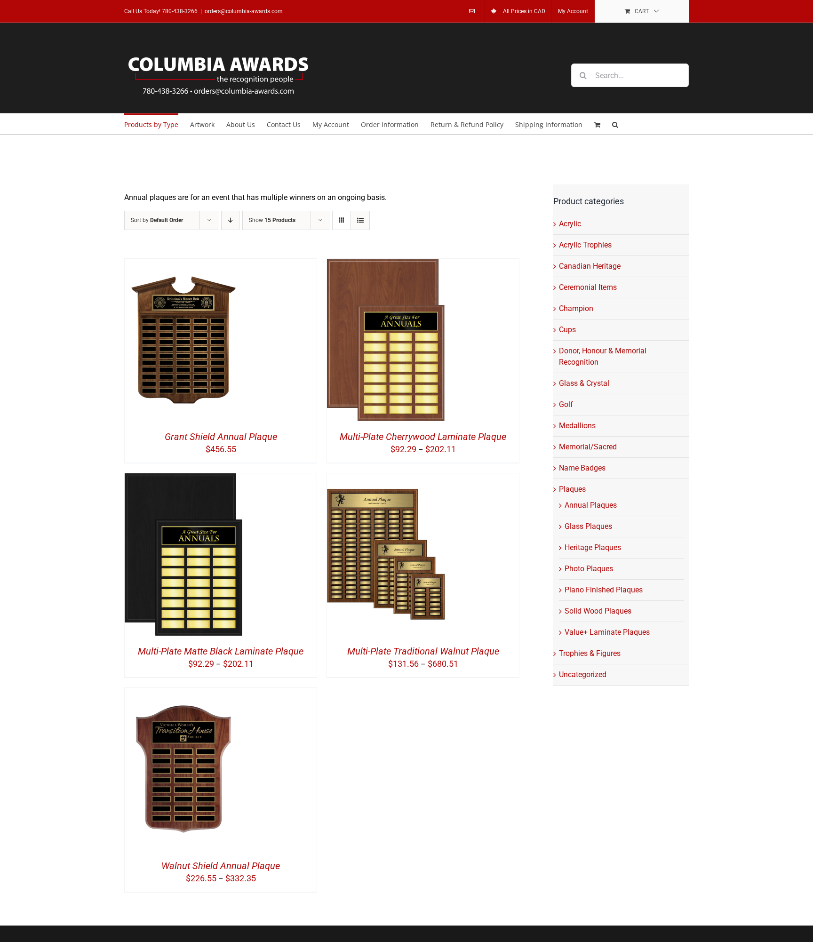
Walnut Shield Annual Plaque (220, 865)
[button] (615, 124)
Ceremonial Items (588, 287)
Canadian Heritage (590, 266)
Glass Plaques (588, 526)
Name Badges (582, 467)
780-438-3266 (180, 11)
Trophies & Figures (590, 653)
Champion (576, 308)
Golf (566, 404)
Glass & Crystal (584, 383)
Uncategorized (582, 674)
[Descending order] (230, 220)
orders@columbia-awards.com (244, 11)
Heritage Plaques (593, 547)
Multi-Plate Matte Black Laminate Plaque (220, 651)
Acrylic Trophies (585, 244)
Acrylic (570, 223)
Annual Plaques (591, 505)
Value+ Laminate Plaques (607, 632)
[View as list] (360, 220)
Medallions (577, 425)
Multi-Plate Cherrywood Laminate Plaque (423, 436)
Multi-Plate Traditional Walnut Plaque (423, 651)
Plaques (572, 489)
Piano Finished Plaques (604, 589)
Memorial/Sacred (588, 446)
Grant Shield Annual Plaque (221, 436)
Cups (567, 329)
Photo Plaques (589, 568)
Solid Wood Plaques (598, 611)
